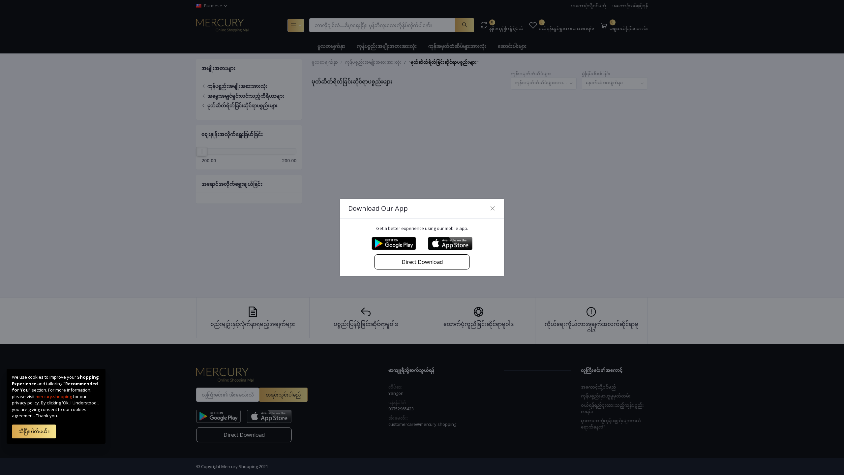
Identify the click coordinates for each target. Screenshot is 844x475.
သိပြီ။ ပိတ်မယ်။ (33, 431)
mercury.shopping (54, 396)
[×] (492, 208)
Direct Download (422, 262)
